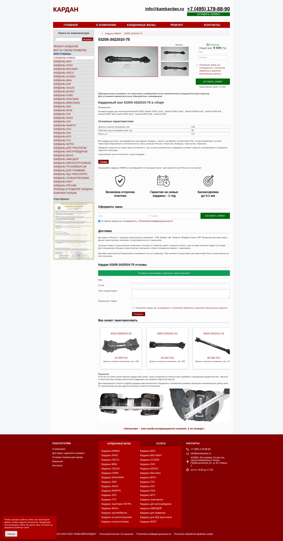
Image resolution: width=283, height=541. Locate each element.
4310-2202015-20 (121, 333)
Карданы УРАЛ (63, 65)
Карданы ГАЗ (62, 114)
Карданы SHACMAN (66, 99)
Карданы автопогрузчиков (72, 163)
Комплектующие (65, 193)
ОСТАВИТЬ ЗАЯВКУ (213, 81)
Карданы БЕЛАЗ (64, 91)
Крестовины (62, 54)
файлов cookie (22, 527)
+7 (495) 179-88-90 (208, 8)
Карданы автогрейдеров (70, 151)
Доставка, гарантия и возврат (68, 453)
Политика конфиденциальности (153, 534)
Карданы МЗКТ (63, 181)
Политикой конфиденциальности (156, 221)
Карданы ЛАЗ (62, 133)
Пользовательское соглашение (116, 534)
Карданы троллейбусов (70, 166)
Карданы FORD (63, 95)
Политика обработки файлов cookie (193, 534)
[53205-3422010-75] (128, 61)
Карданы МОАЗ (63, 155)
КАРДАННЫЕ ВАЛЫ (141, 25)
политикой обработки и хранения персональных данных (212, 71)
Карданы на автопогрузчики (116, 517)
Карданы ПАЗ (62, 129)
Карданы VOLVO (64, 87)
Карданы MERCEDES (67, 102)
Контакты (57, 465)
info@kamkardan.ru (164, 8)
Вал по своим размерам (70, 50)
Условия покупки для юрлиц (67, 457)
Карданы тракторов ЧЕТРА (116, 504)
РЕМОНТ (177, 25)
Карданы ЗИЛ (62, 106)
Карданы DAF (62, 84)
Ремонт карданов (66, 46)
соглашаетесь (206, 68)
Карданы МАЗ (62, 61)
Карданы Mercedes (150, 473)
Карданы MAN (63, 80)
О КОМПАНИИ (106, 25)
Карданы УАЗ (62, 121)
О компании (58, 449)
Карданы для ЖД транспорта (156, 517)
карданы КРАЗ (148, 477)
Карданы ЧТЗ (62, 140)
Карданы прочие (65, 185)
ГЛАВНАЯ (71, 25)
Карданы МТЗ (62, 136)
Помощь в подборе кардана (73, 189)
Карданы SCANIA (64, 76)
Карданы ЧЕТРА (64, 144)
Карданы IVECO (64, 72)
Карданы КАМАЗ (64, 57)
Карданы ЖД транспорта (70, 174)
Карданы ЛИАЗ (63, 118)
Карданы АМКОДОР (66, 159)
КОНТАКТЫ (212, 25)
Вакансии (57, 461)
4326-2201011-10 (213, 333)
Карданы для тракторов (70, 148)
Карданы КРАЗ (63, 110)
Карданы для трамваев (69, 170)
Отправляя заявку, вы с (212, 69)
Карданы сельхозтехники (71, 178)
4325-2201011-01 (167, 333)
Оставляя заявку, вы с (137, 221)
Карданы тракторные (151, 499)
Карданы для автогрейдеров (155, 504)
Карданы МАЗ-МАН (66, 69)
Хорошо (11, 533)
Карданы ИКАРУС (65, 125)
